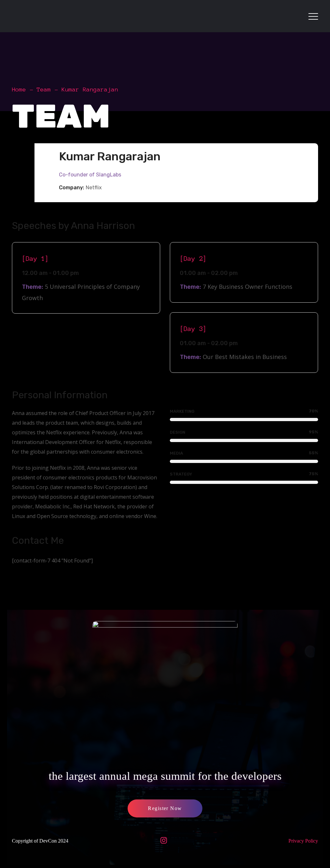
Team (44, 89)
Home (19, 89)
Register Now (165, 808)
